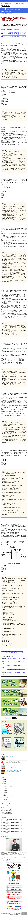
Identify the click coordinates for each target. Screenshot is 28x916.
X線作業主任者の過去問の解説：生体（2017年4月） (14, 36)
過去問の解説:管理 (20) (7, 809)
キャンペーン (4, 788)
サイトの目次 (4, 799)
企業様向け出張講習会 (4, 11)
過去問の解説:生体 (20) (7, 813)
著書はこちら (5, 860)
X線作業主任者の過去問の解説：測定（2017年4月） (14, 35)
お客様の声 (10, 11)
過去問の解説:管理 (9, 13)
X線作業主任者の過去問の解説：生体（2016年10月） (12, 651)
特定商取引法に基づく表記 (7, 795)
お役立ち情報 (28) (6, 805)
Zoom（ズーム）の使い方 (7, 786)
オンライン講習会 (17, 9)
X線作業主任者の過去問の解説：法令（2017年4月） (14, 33)
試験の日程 (4, 779)
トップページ (3, 9)
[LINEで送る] (8, 718)
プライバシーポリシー (6, 797)
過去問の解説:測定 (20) (7, 812)
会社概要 (3, 794)
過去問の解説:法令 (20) (7, 810)
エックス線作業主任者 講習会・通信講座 (12, 3)
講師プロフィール (6, 859)
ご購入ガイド (4, 784)
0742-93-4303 (6, 6)
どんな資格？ (4, 781)
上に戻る (24, 913)
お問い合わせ (4, 792)
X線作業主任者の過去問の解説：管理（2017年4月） (14, 32)
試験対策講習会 (11, 9)
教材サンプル (4, 783)
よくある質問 (4, 790)
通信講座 (7, 9)
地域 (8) (4, 807)
